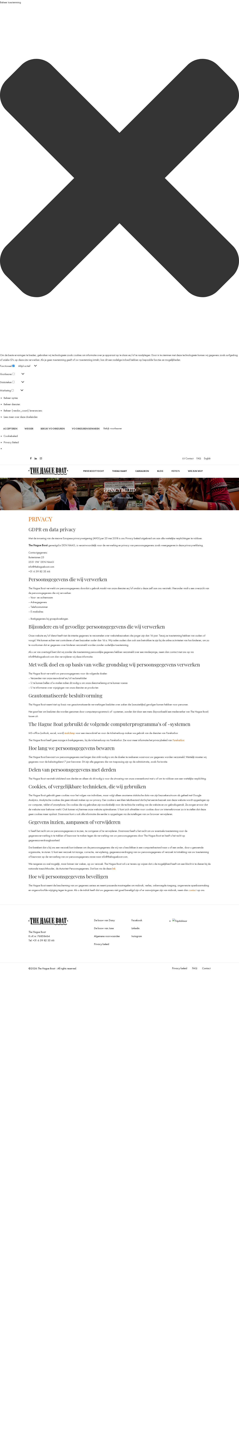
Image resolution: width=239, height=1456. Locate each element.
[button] (119, 179)
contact (193, 890)
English (207, 458)
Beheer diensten (12, 404)
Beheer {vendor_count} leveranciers (23, 410)
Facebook (136, 920)
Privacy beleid (101, 944)
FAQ (199, 458)
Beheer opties (11, 397)
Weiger (29, 428)
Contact (189, 458)
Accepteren (10, 428)
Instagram (136, 936)
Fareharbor (178, 740)
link (113, 868)
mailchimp (70, 733)
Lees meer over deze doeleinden (21, 416)
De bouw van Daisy (104, 920)
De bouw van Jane (104, 928)
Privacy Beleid (11, 442)
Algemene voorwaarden (107, 936)
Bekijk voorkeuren (53, 428)
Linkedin (135, 928)
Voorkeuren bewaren (86, 428)
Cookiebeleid (11, 436)
